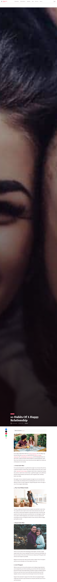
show (23, 430)
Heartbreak (28, 1)
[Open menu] (1, 1)
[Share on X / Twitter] (6, 431)
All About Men (16, 1)
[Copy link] (6, 438)
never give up (24, 455)
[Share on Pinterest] (6, 434)
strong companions (33, 453)
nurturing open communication (26, 456)
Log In (54, 1)
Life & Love (36, 1)
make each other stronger (21, 471)
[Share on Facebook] (6, 429)
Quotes (41, 1)
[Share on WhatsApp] (6, 436)
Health (33, 1)
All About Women (22, 1)
